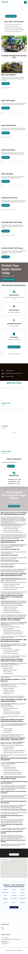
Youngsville (5, 889)
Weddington (22, 902)
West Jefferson (14, 898)
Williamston (14, 895)
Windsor (5, 895)
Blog (2, 927)
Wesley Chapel (23, 898)
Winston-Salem (5, 892)
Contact (3, 928)
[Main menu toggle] (25, 2)
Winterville (22, 889)
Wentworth (5, 902)
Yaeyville (14, 889)
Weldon (14, 902)
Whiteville (23, 895)
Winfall (22, 892)
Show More (14, 907)
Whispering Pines (5, 899)
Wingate (14, 892)
